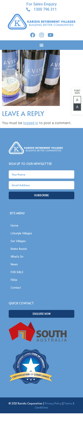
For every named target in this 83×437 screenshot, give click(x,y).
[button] (41, 45)
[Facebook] (32, 34)
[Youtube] (50, 34)
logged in (30, 123)
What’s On (17, 256)
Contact (16, 287)
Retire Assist (19, 249)
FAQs (14, 280)
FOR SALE (17, 272)
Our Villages (18, 241)
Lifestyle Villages (21, 233)
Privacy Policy (53, 403)
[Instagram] (41, 34)
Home (14, 225)
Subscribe (41, 195)
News (14, 264)
